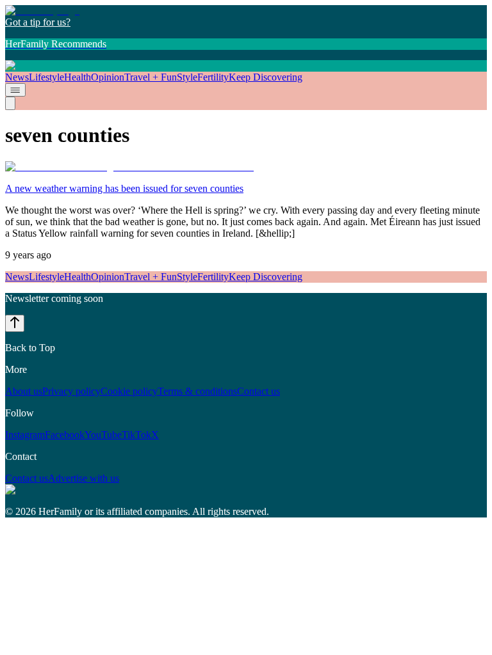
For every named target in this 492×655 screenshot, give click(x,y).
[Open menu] (15, 90)
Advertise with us (83, 478)
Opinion (107, 77)
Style (187, 77)
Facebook (65, 434)
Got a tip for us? (37, 22)
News (17, 77)
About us (23, 391)
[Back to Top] (14, 323)
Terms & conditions (197, 391)
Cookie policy (129, 391)
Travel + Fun (150, 77)
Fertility (213, 77)
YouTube (103, 434)
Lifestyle (46, 77)
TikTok (136, 434)
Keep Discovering (265, 77)
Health (77, 77)
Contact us (258, 391)
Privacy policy (71, 391)
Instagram (25, 434)
